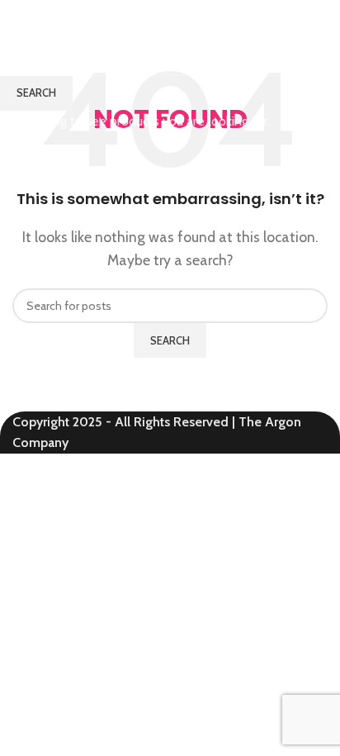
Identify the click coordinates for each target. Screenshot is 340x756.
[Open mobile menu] (321, 16)
